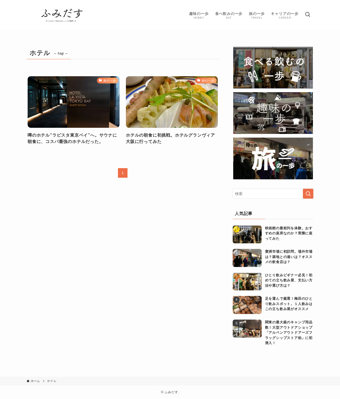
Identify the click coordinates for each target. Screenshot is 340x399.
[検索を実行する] (308, 194)
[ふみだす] (62, 15)
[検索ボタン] (307, 15)
